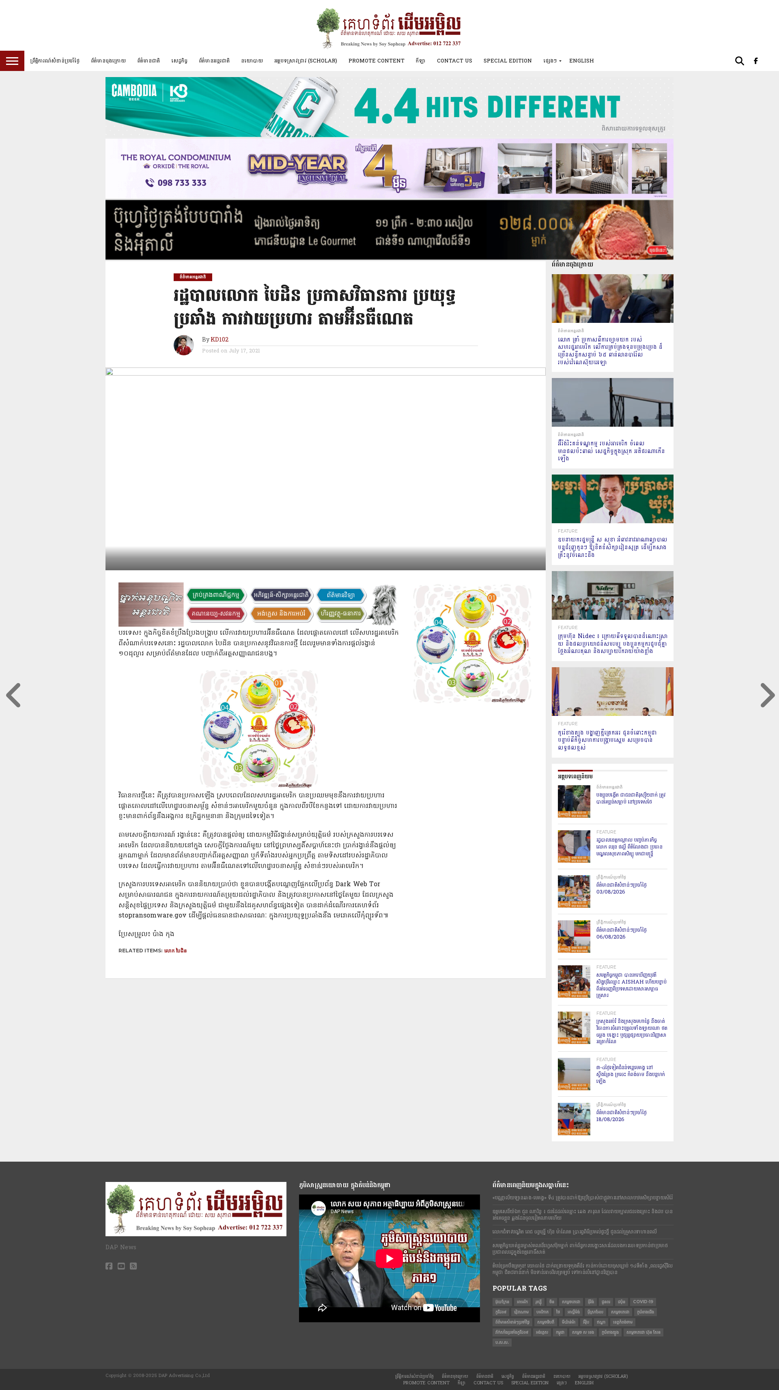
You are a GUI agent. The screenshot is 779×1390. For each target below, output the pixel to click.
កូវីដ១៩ (500, 1312)
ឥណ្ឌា (601, 1322)
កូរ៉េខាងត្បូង (610, 1332)
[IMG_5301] (389, 258)
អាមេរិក (522, 1301)
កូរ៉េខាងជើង (645, 1312)
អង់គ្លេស (542, 1332)
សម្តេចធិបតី (545, 1322)
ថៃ (558, 1312)
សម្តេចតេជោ (571, 1301)
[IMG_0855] (389, 135)
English (581, 61)
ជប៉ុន (621, 1301)
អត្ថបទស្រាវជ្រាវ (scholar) (305, 61)
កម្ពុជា (560, 1332)
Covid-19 (643, 1301)
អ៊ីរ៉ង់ (591, 1301)
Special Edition (508, 61)
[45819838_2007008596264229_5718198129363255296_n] (258, 788)
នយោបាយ (252, 61)
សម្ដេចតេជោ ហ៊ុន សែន (643, 1332)
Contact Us (454, 61)
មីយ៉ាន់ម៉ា (568, 1322)
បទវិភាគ (542, 1312)
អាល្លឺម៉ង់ (574, 1312)
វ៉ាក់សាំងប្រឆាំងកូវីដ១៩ (511, 1332)
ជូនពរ (606, 1301)
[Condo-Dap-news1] (389, 197)
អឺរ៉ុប (586, 1322)
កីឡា (421, 61)
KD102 (219, 340)
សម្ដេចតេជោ (620, 1312)
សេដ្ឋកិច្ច (179, 61)
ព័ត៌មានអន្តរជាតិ (214, 61)
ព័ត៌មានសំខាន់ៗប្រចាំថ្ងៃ (512, 1322)
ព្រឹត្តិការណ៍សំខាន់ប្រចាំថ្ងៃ (55, 61)
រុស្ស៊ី (539, 1301)
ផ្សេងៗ (550, 61)
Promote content (377, 61)
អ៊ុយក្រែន (502, 1301)
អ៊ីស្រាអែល (595, 1312)
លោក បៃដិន (175, 950)
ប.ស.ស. (502, 1342)
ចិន (551, 1301)
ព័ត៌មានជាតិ (148, 61)
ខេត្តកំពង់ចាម (623, 1322)
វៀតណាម (521, 1312)
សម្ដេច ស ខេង (583, 1332)
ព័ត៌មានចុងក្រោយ (108, 61)
